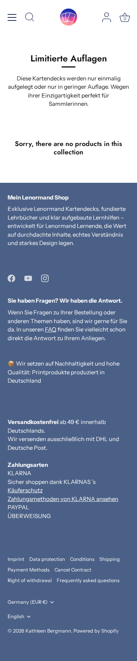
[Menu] (12, 17)
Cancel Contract (72, 570)
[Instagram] (45, 277)
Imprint (16, 559)
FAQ (50, 329)
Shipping (109, 559)
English (16, 616)
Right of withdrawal (30, 580)
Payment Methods (28, 570)
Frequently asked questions (88, 580)
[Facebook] (11, 277)
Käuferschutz (25, 490)
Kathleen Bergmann (48, 631)
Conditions (82, 559)
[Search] (29, 18)
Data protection (47, 559)
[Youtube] (28, 277)
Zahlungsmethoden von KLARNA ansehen (63, 498)
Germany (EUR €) (28, 602)
